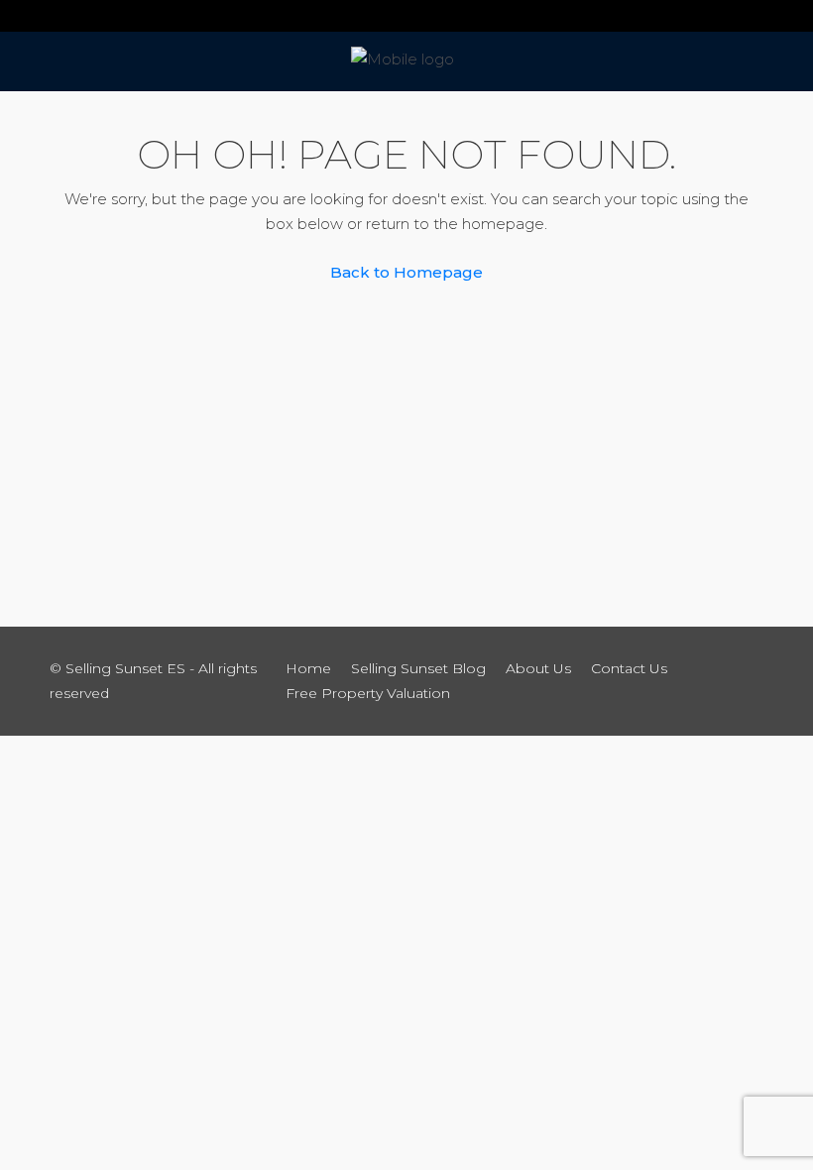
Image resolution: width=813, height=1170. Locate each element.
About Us (538, 668)
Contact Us (629, 668)
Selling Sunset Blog (418, 668)
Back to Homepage (406, 272)
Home (308, 668)
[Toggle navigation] (24, 16)
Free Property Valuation (368, 693)
